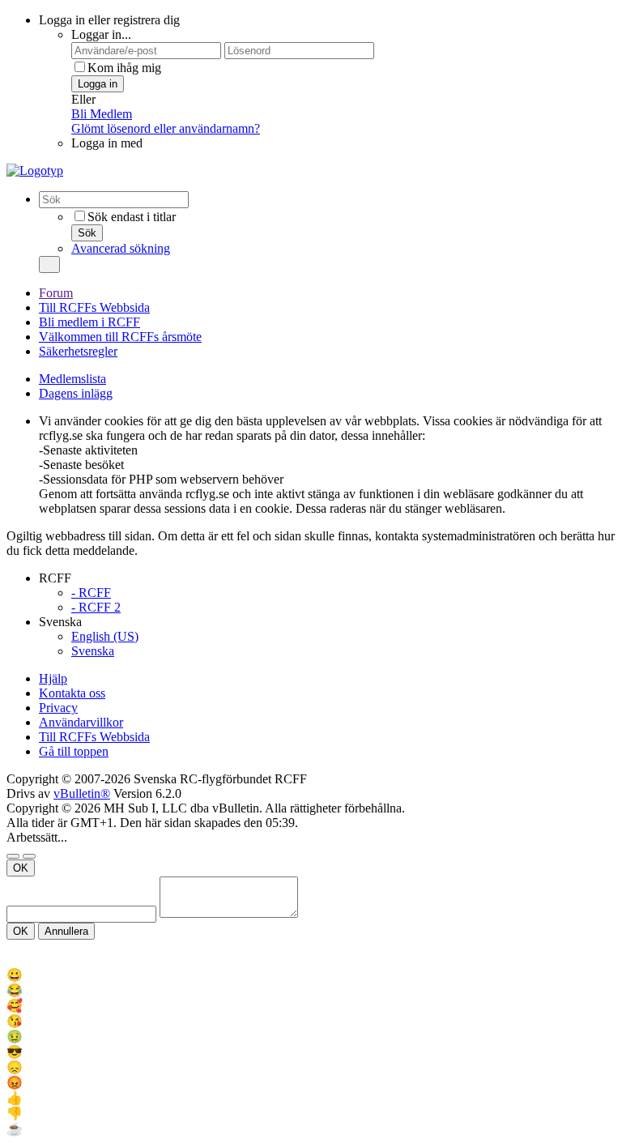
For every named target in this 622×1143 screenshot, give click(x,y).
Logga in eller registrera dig (109, 20)
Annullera (66, 931)
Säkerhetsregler (78, 351)
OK (20, 868)
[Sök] (49, 264)
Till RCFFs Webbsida (94, 307)
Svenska (92, 651)
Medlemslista (72, 379)
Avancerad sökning (120, 248)
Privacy (58, 707)
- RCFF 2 (96, 607)
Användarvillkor (81, 722)
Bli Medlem (101, 114)
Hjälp (53, 678)
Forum (56, 293)
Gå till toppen (74, 751)
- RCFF (91, 592)
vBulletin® (81, 793)
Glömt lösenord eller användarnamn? (165, 128)
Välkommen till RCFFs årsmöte (120, 336)
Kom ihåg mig (124, 68)
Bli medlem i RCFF (89, 322)
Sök (87, 233)
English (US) (104, 636)
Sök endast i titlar (131, 217)
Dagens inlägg (76, 393)
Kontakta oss (72, 693)
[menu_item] (311, 975)
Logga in (97, 84)
